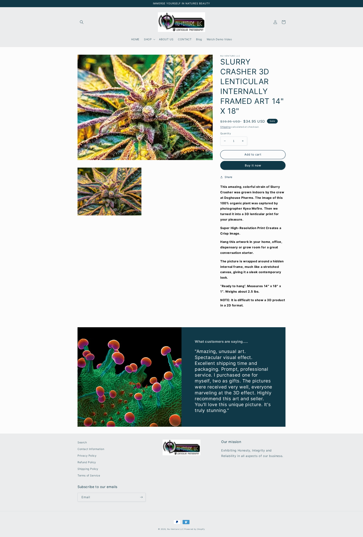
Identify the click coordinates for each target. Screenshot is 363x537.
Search (82, 442)
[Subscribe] (141, 497)
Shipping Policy (88, 468)
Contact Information (91, 449)
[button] (82, 22)
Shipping (225, 126)
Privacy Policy (87, 455)
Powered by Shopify (194, 529)
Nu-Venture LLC (175, 529)
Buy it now (253, 165)
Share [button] (228, 177)
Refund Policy (87, 462)
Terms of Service (89, 475)
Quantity (225, 133)
